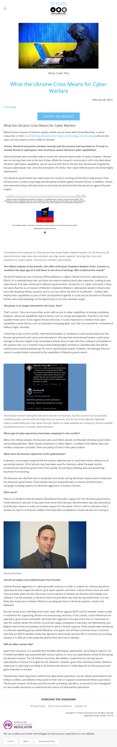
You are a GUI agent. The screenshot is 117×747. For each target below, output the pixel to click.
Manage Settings (47, 741)
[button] (5, 8)
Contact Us (81, 706)
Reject (26, 741)
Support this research (58, 116)
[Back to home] (58, 8)
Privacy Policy (37, 706)
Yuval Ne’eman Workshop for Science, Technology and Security (59, 136)
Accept (10, 741)
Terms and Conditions (60, 706)
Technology (10, 107)
